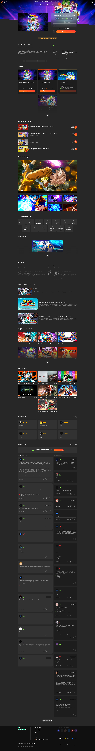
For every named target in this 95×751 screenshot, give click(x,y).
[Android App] (67, 738)
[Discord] (58, 730)
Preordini (41, 1)
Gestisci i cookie (20, 744)
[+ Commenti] (76, 417)
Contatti (36, 732)
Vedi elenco (64, 47)
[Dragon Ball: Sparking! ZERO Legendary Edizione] (67, 82)
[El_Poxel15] (57, 474)
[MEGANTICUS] (57, 589)
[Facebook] (69, 730)
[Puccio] (57, 545)
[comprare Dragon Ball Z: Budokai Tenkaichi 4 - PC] (47, 337)
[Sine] (57, 513)
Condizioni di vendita (38, 727)
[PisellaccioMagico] (20, 546)
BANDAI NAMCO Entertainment (67, 52)
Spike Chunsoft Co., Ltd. (66, 51)
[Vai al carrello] (88, 2)
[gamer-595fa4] (20, 534)
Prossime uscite (46, 1)
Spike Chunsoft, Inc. (73, 51)
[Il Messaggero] (41, 422)
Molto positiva (64, 58)
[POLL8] (20, 641)
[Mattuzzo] (57, 672)
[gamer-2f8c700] (20, 518)
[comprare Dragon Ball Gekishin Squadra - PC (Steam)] (67, 337)
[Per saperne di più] (35, 469)
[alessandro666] (20, 422)
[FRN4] (57, 699)
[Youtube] (72, 730)
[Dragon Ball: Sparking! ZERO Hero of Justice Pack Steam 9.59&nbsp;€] (23, 142)
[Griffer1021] (20, 596)
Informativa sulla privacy (38, 729)
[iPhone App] (60, 738)
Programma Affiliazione (38, 730)
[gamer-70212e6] (61, 433)
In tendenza (36, 1)
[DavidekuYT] (57, 459)
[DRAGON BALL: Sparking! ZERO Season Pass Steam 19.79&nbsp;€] (23, 149)
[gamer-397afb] (20, 505)
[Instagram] (65, 730)
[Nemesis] (57, 526)
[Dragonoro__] (57, 500)
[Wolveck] (57, 568)
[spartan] (20, 433)
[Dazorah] (20, 486)
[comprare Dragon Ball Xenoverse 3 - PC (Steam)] (27, 337)
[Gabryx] (57, 604)
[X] (62, 730)
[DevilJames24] (57, 656)
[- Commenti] (74, 417)
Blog (51, 1)
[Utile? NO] (50, 479)
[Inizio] (4, 2)
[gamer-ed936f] (20, 459)
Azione (63, 55)
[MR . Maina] (57, 622)
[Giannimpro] (20, 577)
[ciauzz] (20, 628)
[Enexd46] (57, 644)
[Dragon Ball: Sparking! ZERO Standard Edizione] (27, 79)
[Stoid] (61, 422)
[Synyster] (41, 433)
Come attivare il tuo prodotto (66, 50)
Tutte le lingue (75, 444)
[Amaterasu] (20, 563)
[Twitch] (75, 730)
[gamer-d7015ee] (20, 658)
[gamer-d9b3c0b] (57, 487)
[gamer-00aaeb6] (20, 616)
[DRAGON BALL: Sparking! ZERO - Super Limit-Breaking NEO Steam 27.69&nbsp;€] (23, 127)
